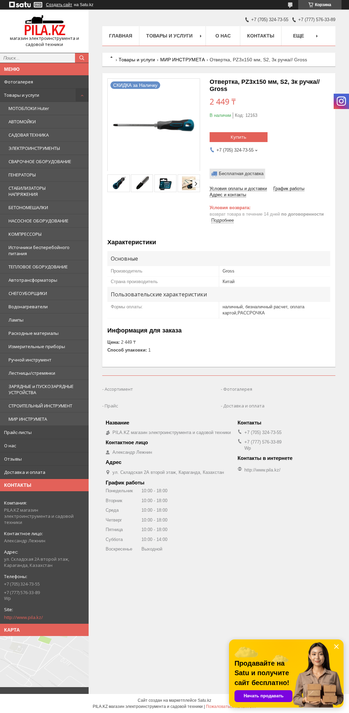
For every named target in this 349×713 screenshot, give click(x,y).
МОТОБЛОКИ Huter (29, 108)
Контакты (260, 35)
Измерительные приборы (37, 346)
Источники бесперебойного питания (39, 250)
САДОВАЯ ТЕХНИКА (29, 135)
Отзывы (13, 459)
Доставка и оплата (24, 472)
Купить (238, 137)
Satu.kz (204, 700)
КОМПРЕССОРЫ (25, 234)
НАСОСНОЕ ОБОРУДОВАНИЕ (39, 221)
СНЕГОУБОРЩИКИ (28, 293)
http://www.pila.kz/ (23, 617)
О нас (10, 446)
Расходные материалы (34, 333)
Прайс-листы (18, 432)
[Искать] (82, 58)
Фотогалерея (18, 82)
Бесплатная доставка (241, 173)
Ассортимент (119, 389)
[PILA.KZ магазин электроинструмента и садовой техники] (44, 25)
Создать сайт (59, 4)
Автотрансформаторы (33, 280)
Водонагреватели (28, 307)
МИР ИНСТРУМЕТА (28, 419)
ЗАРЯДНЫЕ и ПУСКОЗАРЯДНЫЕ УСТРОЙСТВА (41, 389)
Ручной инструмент (30, 360)
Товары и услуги (21, 95)
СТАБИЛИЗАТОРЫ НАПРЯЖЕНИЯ (27, 191)
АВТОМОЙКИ (22, 122)
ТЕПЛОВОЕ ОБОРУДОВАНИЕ (38, 267)
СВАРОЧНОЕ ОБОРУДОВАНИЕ (40, 161)
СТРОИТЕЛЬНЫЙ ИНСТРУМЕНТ (40, 406)
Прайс (111, 406)
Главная (120, 35)
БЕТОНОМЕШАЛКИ (28, 207)
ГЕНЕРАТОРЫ (22, 175)
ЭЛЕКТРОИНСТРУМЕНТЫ (34, 148)
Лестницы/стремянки (32, 373)
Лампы (16, 320)
